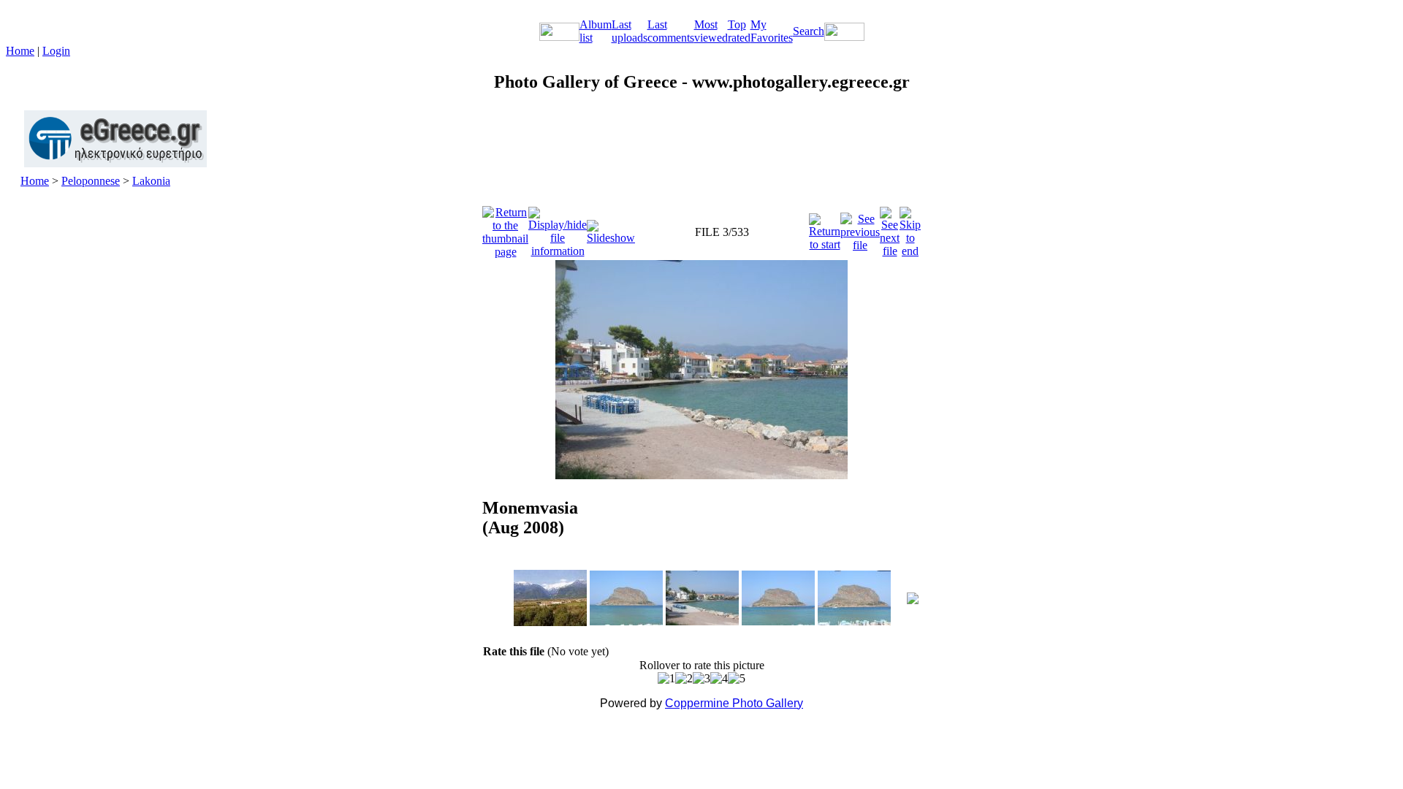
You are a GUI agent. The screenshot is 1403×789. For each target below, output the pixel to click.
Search (808, 31)
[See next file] (890, 228)
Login (56, 51)
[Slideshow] (611, 228)
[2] (684, 678)
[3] (701, 678)
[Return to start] (824, 228)
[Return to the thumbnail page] (505, 228)
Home (20, 51)
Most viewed (711, 31)
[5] (736, 678)
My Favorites (771, 31)
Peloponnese (90, 181)
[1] (666, 678)
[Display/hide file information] (557, 228)
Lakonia (151, 181)
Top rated (739, 31)
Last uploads (629, 31)
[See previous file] (860, 228)
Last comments (670, 31)
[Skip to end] (910, 228)
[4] (719, 678)
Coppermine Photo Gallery (734, 703)
